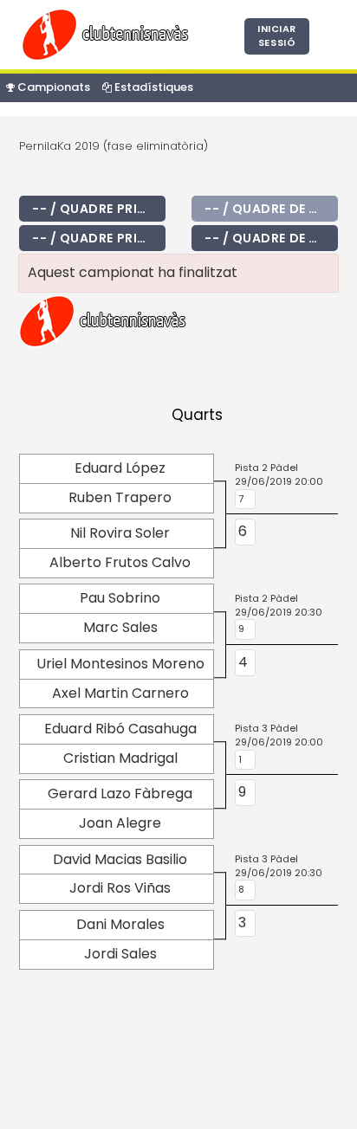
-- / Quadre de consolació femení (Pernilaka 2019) (271, 238)
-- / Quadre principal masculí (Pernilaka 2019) (99, 208)
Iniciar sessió (276, 35)
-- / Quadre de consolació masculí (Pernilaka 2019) (271, 208)
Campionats (52, 87)
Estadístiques (152, 87)
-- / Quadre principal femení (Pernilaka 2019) (99, 238)
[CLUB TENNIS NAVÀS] (108, 34)
